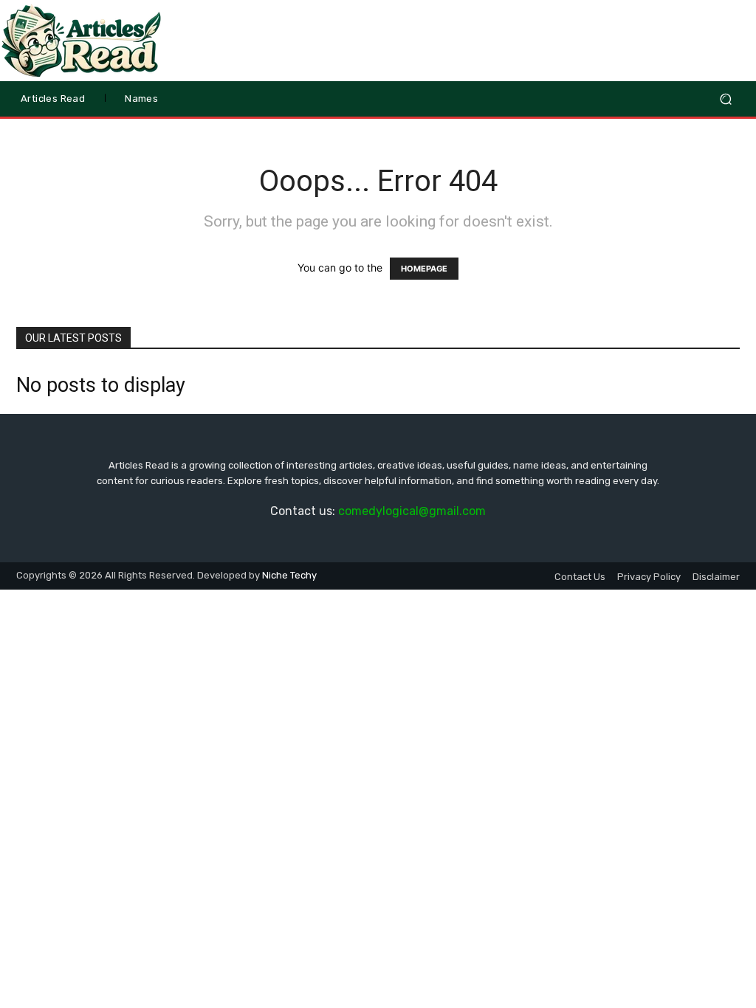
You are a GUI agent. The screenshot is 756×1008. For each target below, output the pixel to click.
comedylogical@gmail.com (412, 511)
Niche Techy (289, 575)
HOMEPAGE (424, 268)
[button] (725, 99)
